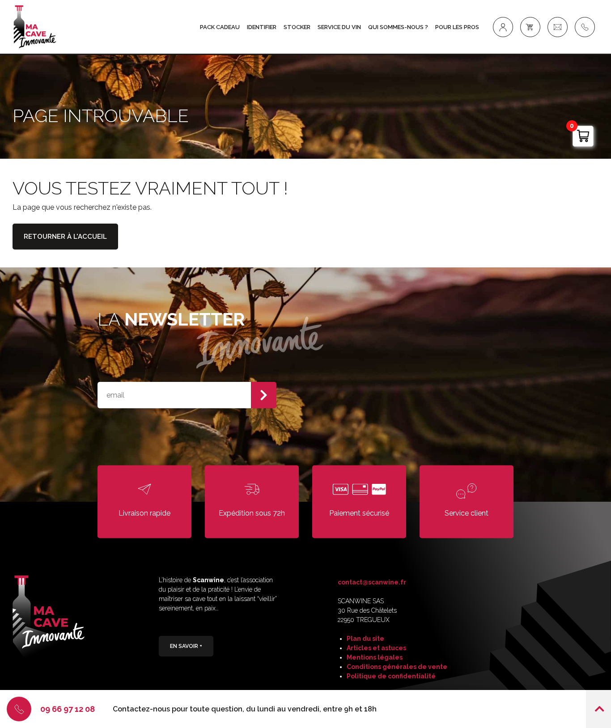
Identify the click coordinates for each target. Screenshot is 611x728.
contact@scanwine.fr (372, 582)
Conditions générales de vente (397, 666)
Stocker (297, 27)
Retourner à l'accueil (65, 237)
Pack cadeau (220, 27)
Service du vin (339, 27)
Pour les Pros (457, 27)
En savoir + (186, 646)
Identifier (261, 27)
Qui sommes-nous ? (398, 27)
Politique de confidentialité (391, 676)
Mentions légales (375, 657)
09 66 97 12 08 (67, 709)
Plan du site (365, 638)
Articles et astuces (376, 648)
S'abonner (263, 395)
